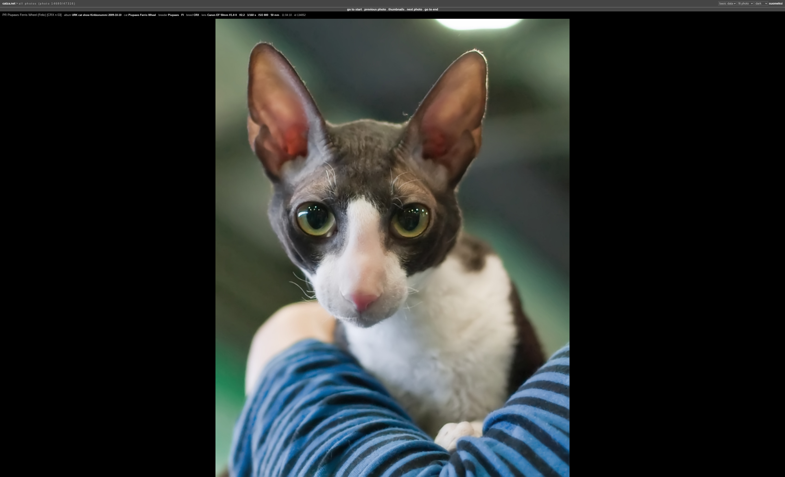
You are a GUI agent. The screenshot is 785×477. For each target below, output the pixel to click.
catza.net (8, 3)
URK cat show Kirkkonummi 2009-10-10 (96, 15)
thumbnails (396, 9)
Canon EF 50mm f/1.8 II (222, 15)
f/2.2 (242, 15)
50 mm (275, 15)
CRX (196, 15)
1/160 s (251, 15)
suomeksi (776, 3)
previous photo (375, 9)
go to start (354, 9)
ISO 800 (263, 15)
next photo (414, 9)
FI (182, 15)
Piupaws (173, 15)
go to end (431, 9)
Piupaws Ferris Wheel (142, 15)
